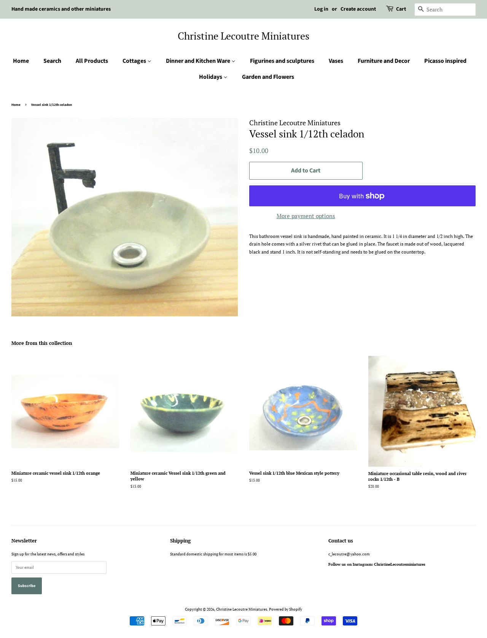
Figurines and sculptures (282, 61)
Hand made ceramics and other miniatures (61, 9)
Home (21, 61)
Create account (358, 9)
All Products (92, 61)
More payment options (306, 216)
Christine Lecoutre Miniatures (243, 36)
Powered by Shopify (285, 609)
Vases (336, 61)
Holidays (211, 77)
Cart (401, 9)
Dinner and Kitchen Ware (198, 61)
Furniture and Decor (384, 61)
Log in (321, 9)
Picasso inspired (445, 61)
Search (52, 61)
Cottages (135, 61)
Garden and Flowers (268, 77)
